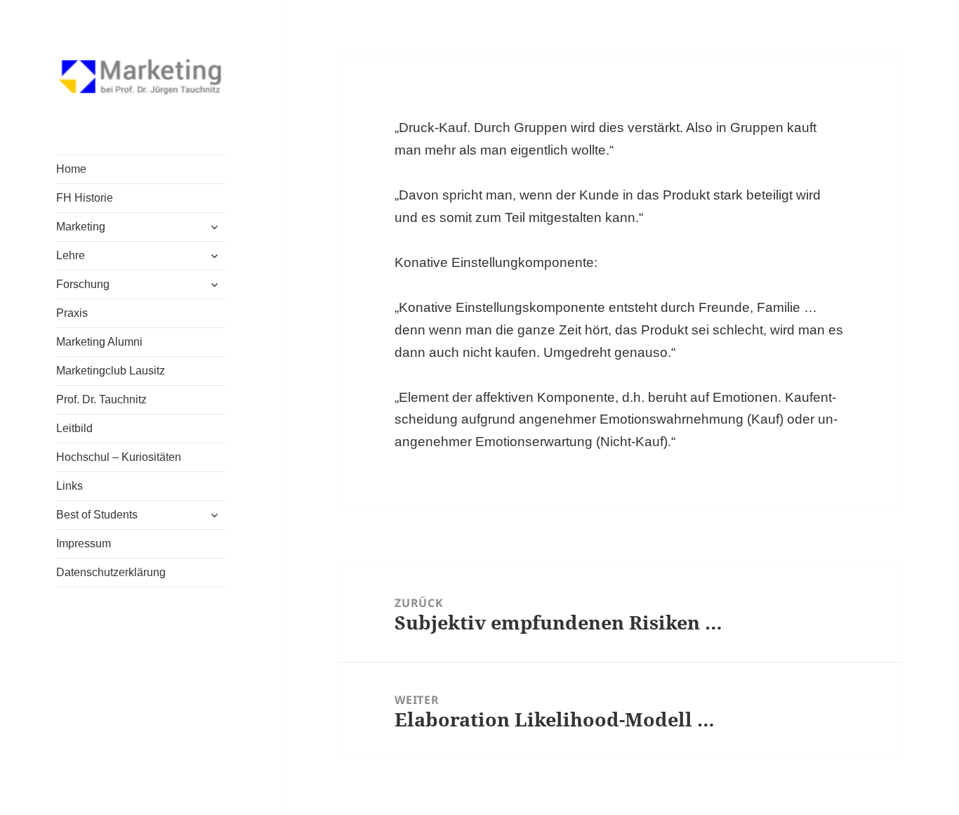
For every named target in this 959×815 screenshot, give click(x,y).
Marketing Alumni (99, 342)
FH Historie (84, 198)
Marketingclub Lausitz (110, 371)
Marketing (80, 227)
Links (69, 486)
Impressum (83, 543)
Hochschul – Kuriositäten (118, 457)
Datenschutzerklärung (111, 572)
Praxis (72, 313)
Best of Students (97, 515)
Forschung (83, 284)
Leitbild (74, 428)
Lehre (70, 255)
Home (71, 169)
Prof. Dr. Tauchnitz (101, 399)
